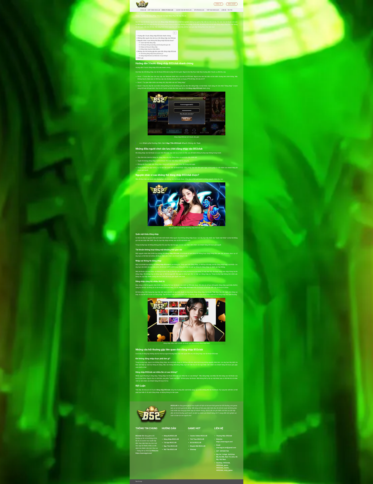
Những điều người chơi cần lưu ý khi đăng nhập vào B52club (157, 38)
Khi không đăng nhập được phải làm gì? (152, 53)
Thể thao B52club (213, 10)
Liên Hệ (223, 10)
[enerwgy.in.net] (144, 4)
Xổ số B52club (199, 10)
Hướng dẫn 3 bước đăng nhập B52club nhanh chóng (154, 36)
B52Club (143, 10)
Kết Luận (140, 58)
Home (138, 16)
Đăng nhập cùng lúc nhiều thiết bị (150, 49)
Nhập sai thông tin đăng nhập (149, 47)
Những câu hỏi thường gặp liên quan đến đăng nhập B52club (157, 51)
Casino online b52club (183, 10)
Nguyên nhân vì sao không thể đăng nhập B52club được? (156, 40)
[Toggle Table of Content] (174, 33)
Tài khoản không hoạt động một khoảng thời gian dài (155, 45)
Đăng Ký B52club (167, 10)
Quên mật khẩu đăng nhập (148, 42)
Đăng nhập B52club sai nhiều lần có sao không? (154, 55)
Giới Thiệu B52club (154, 10)
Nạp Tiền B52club (173, 143)
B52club (140, 24)
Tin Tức (230, 10)
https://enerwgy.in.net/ (224, 442)
